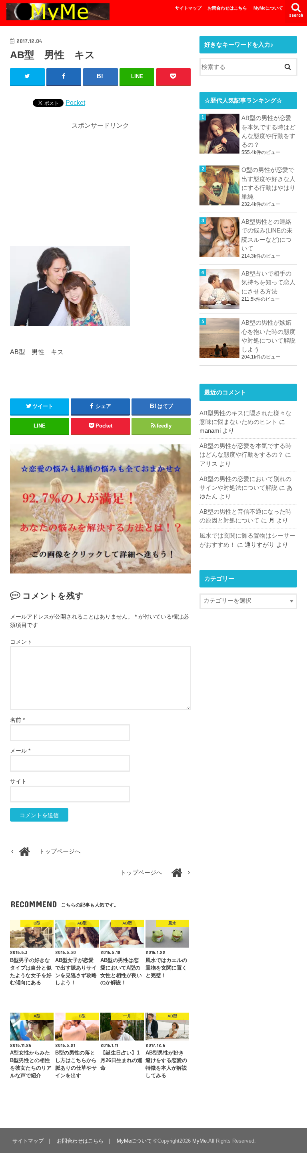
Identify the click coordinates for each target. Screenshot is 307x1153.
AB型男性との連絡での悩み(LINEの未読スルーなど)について (267, 235)
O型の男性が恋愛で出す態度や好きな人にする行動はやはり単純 (268, 183)
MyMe (199, 1141)
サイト (18, 781)
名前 (17, 720)
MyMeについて (268, 8)
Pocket (75, 102)
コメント (21, 642)
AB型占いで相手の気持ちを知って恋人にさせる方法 (268, 282)
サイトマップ (188, 8)
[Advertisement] (100, 186)
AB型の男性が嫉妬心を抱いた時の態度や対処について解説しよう (268, 336)
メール (20, 750)
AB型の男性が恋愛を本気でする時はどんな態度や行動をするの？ (268, 131)
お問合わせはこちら (227, 8)
